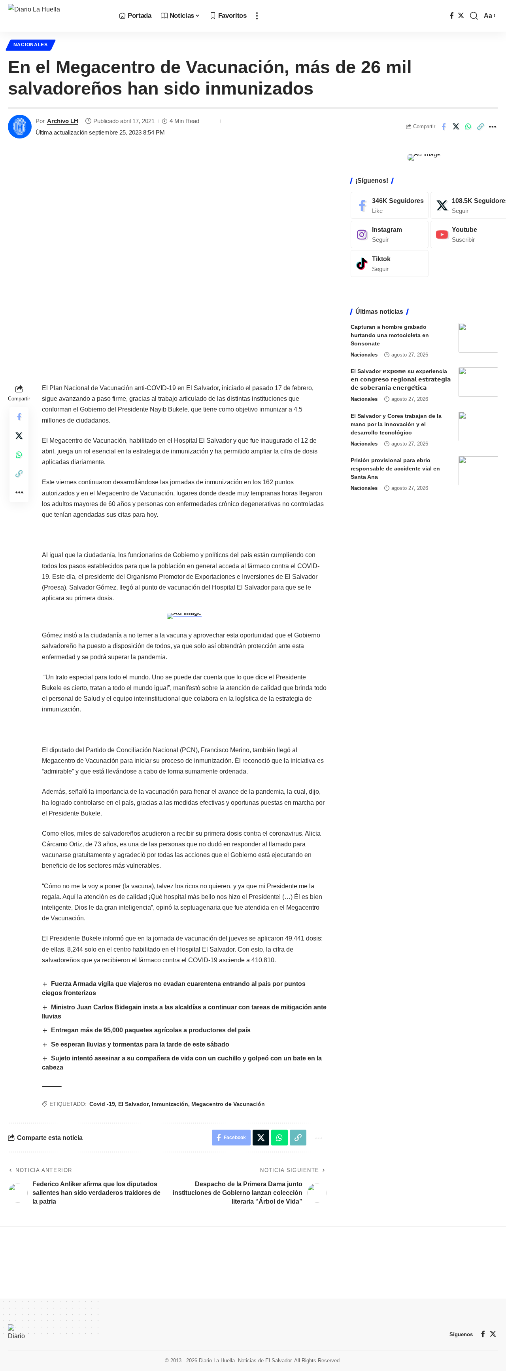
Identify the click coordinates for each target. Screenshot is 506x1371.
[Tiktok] (390, 263)
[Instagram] (390, 234)
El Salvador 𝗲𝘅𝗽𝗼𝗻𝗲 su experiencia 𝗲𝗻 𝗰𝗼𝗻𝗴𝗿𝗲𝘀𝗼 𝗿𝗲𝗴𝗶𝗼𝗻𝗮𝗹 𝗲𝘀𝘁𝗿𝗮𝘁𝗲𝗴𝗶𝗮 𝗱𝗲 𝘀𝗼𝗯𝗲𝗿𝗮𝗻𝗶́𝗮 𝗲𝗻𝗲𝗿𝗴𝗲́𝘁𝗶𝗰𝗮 (401, 379)
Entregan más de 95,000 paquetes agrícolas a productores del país (151, 1030)
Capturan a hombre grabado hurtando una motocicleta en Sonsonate (390, 335)
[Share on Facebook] (443, 126)
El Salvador (133, 1104)
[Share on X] (455, 126)
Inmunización (170, 1104)
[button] (256, 16)
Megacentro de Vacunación (228, 1104)
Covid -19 (102, 1104)
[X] (461, 15)
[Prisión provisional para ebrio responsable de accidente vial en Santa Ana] (478, 470)
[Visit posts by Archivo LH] (20, 126)
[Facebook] (452, 15)
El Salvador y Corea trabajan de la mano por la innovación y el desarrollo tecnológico (396, 423)
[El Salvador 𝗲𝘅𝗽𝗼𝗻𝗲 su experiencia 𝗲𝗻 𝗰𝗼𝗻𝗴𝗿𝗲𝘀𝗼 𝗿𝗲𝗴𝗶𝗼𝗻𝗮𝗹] (478, 382)
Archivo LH (62, 121)
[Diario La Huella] (57, 16)
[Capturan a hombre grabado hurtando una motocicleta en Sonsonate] (478, 338)
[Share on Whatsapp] (468, 126)
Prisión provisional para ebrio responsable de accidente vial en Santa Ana (395, 468)
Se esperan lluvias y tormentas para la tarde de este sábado (140, 1044)
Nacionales (30, 44)
